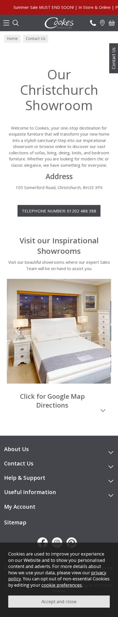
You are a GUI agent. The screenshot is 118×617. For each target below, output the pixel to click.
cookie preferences (61, 585)
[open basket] (112, 23)
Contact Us (114, 58)
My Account (19, 506)
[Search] (16, 23)
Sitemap (15, 522)
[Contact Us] (93, 23)
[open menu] (6, 23)
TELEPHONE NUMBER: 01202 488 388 (59, 211)
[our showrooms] (102, 23)
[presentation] (18, 331)
